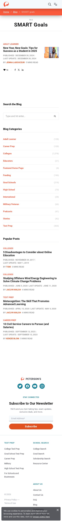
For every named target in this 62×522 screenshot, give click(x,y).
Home (6, 12)
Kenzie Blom (12, 338)
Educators (8, 161)
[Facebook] (15, 70)
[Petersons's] (6, 4)
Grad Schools (9, 182)
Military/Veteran (11, 204)
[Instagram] (42, 386)
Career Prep (9, 146)
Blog (15, 12)
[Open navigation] (55, 4)
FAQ (35, 500)
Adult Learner (11, 44)
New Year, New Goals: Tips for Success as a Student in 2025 (20, 49)
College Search (39, 449)
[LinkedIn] (23, 70)
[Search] (50, 4)
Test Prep (7, 226)
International (9, 197)
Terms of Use (10, 503)
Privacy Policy (10, 500)
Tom (8, 267)
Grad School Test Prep (14, 454)
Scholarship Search (41, 458)
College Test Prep (12, 449)
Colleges (7, 153)
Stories (6, 218)
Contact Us (38, 495)
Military (7, 463)
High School (9, 189)
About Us (37, 490)
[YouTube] (34, 386)
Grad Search (38, 454)
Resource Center (40, 463)
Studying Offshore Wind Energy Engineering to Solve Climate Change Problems (30, 280)
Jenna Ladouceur (15, 62)
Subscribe (31, 426)
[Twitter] (19, 70)
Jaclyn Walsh (13, 290)
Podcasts (7, 211)
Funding (7, 175)
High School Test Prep (14, 468)
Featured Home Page (13, 168)
